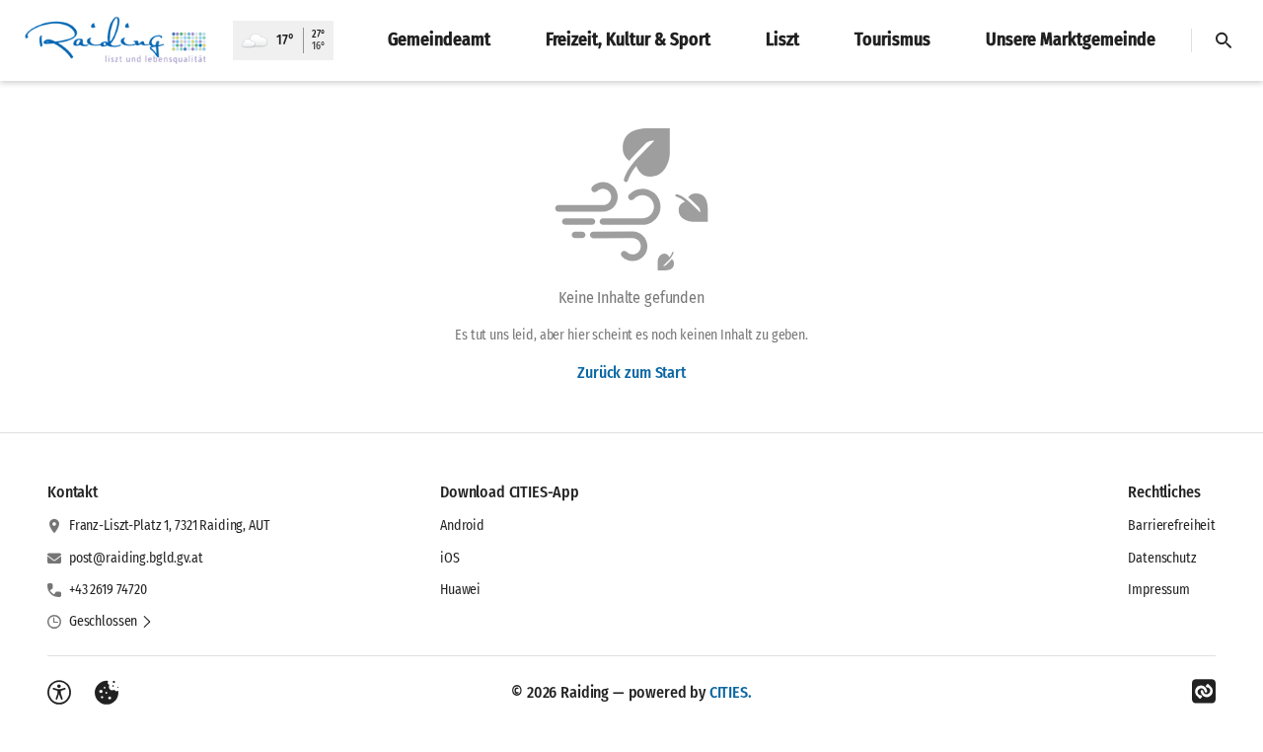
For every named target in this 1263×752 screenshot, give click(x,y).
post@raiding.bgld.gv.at (136, 558)
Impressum (1159, 589)
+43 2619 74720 (108, 589)
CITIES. (730, 692)
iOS (450, 558)
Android (462, 525)
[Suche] (1223, 40)
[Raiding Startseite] (116, 40)
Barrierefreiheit (1172, 525)
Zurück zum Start (631, 372)
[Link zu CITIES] (1204, 692)
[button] (111, 622)
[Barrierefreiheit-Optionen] (59, 693)
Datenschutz (1162, 558)
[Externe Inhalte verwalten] (106, 693)
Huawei (460, 589)
